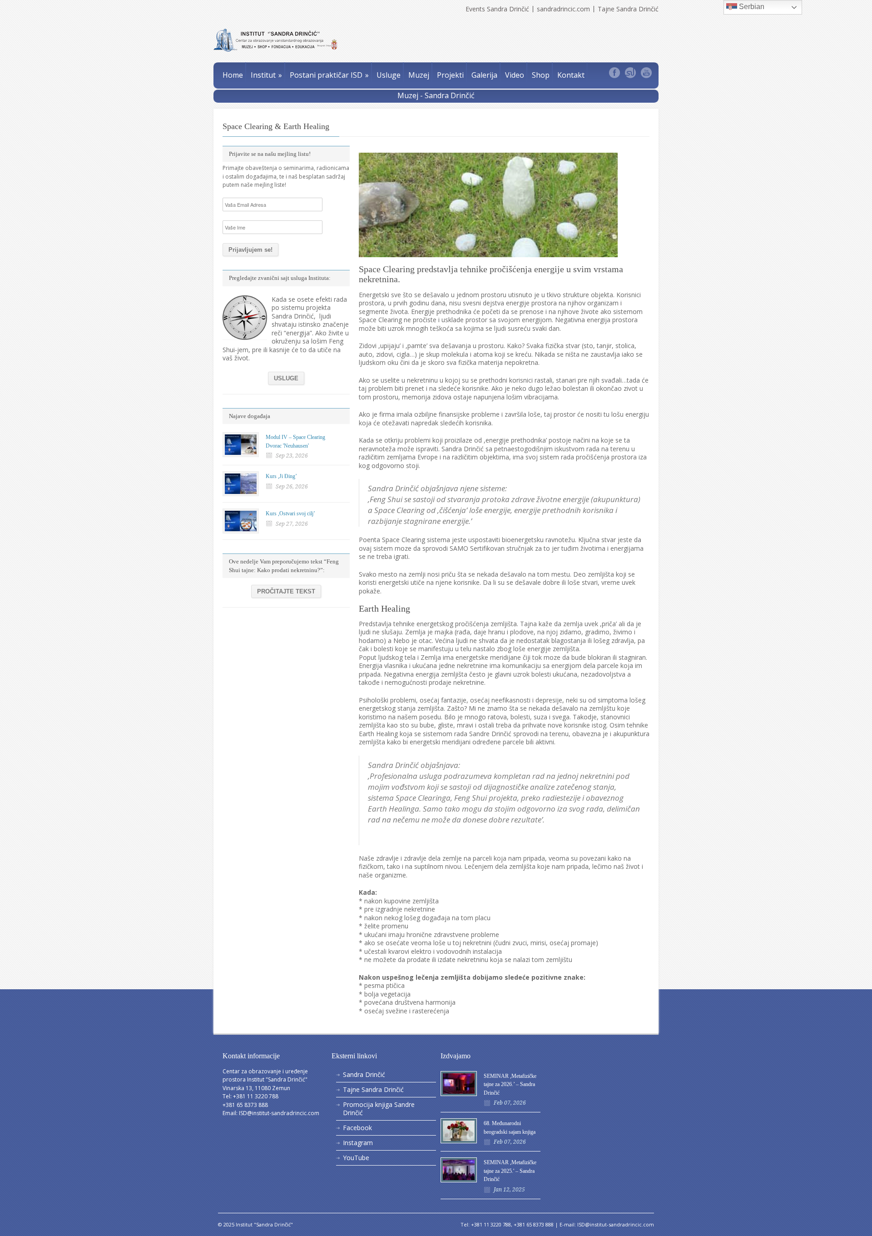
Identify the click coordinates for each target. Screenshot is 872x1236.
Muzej (418, 75)
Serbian (750, 6)
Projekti (450, 75)
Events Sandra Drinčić (497, 9)
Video (514, 75)
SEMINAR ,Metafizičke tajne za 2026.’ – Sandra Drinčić (510, 1084)
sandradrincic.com (563, 9)
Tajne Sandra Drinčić (628, 9)
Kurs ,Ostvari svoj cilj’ (290, 513)
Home (233, 75)
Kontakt (571, 75)
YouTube (356, 1157)
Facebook (357, 1127)
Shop (541, 75)
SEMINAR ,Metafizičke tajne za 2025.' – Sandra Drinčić (510, 1170)
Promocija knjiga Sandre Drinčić (379, 1108)
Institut (266, 75)
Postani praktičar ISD (329, 75)
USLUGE (286, 378)
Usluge (389, 75)
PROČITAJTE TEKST (286, 591)
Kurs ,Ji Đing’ (281, 476)
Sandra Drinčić (364, 1074)
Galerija (484, 75)
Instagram (358, 1142)
